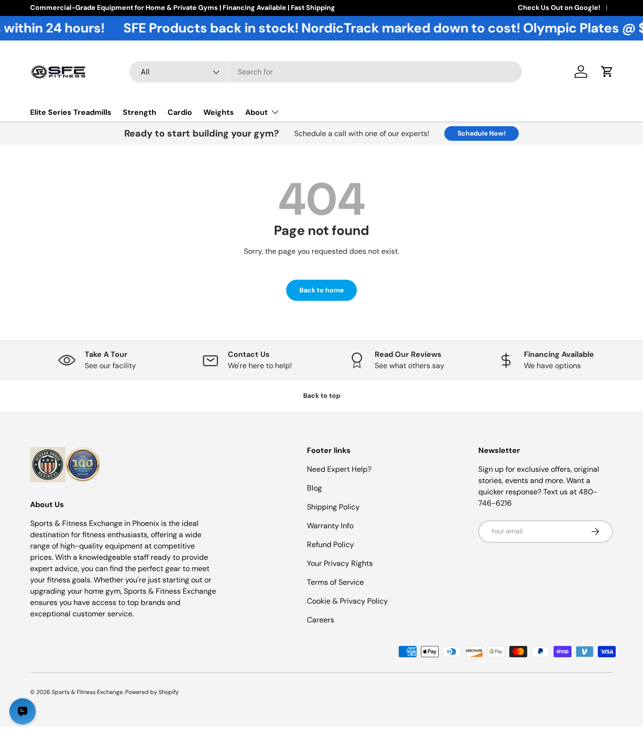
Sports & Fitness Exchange (87, 692)
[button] (607, 71)
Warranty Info (330, 526)
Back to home (321, 290)
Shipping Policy (333, 507)
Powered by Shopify (152, 692)
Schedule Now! (482, 133)
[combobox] (325, 71)
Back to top (321, 395)
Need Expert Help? (339, 469)
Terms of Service (335, 582)
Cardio (180, 112)
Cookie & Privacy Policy (347, 601)
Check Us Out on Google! (559, 7)
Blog (314, 488)
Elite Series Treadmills (71, 112)
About (256, 112)
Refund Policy (330, 544)
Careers (320, 620)
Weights (218, 112)
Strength (139, 112)
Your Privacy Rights (340, 563)
